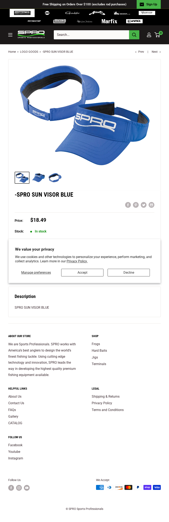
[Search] (134, 34)
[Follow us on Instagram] (19, 488)
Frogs (96, 344)
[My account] (149, 35)
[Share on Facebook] (128, 205)
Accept (82, 272)
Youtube (14, 452)
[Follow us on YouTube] (27, 488)
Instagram (15, 458)
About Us (14, 396)
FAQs (12, 410)
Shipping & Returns (106, 396)
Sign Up (151, 4)
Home (12, 51)
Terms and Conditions (108, 410)
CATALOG (15, 423)
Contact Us (16, 403)
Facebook (15, 445)
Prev (141, 51)
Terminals (99, 364)
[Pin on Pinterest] (136, 205)
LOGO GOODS (29, 51)
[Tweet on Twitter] (144, 205)
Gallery (13, 416)
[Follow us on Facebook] (11, 488)
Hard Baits (99, 351)
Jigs (95, 357)
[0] (157, 34)
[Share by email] (151, 205)
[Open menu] (10, 34)
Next (155, 51)
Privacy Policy (102, 403)
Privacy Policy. (77, 261)
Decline (128, 272)
